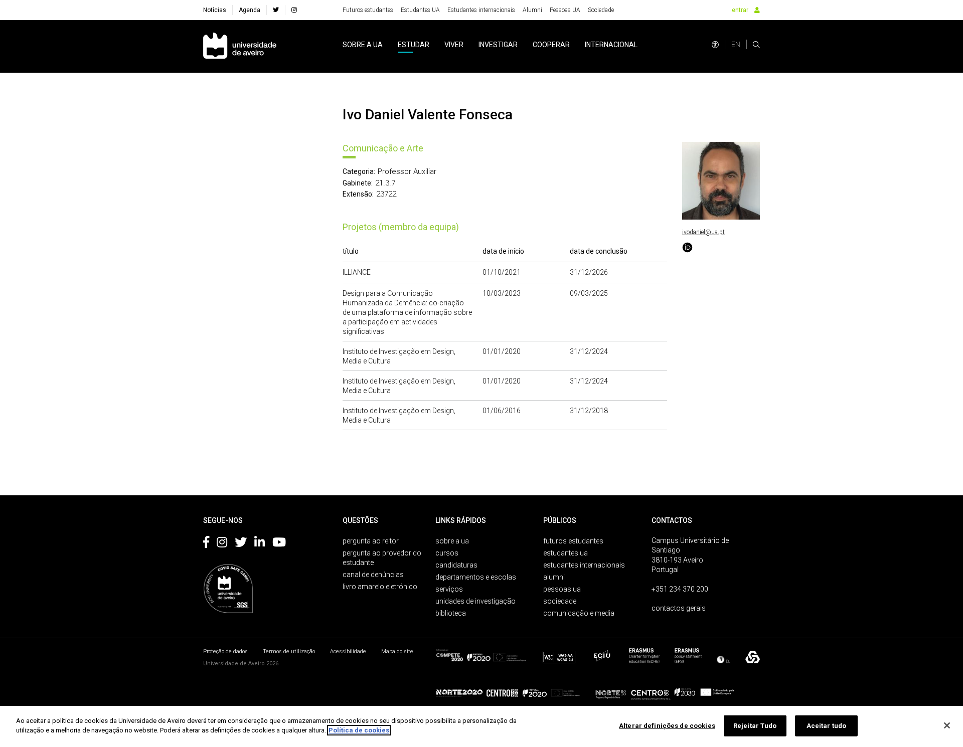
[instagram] (294, 10)
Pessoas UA (565, 10)
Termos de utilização (289, 651)
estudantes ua (565, 553)
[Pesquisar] (756, 45)
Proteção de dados (225, 651)
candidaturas (456, 565)
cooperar (551, 45)
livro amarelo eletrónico (380, 587)
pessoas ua (562, 589)
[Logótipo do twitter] (241, 544)
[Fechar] (947, 725)
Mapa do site (397, 651)
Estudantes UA (420, 10)
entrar (740, 10)
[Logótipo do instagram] (222, 544)
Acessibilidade (348, 651)
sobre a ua (363, 45)
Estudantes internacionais (481, 10)
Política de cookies (359, 730)
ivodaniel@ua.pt (703, 232)
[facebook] (276, 10)
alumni (554, 577)
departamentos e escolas (475, 577)
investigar (498, 45)
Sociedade (601, 10)
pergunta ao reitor (371, 541)
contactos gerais (679, 608)
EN (735, 45)
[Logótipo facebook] (206, 544)
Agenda (249, 10)
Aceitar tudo (827, 725)
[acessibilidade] (715, 45)
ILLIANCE (357, 272)
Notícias (214, 10)
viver (453, 45)
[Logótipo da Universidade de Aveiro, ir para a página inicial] (239, 46)
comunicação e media (578, 613)
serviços (449, 589)
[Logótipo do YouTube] (279, 544)
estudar (413, 45)
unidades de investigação (475, 601)
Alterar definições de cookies (667, 725)
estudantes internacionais (584, 565)
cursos (446, 553)
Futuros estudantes (368, 10)
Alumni (532, 10)
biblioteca (450, 613)
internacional (611, 45)
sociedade (559, 601)
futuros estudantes (573, 541)
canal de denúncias (373, 575)
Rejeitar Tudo (755, 725)
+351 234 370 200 (680, 589)
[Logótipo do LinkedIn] (259, 544)
